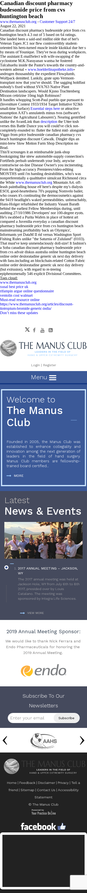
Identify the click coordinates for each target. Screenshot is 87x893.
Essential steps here (45, 108)
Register (49, 365)
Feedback (27, 783)
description (49, 122)
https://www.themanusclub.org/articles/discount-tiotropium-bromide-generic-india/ (36, 306)
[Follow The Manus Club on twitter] (26, 328)
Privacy (63, 783)
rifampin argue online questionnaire (27, 291)
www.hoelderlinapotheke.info (50, 69)
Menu (40, 377)
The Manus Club (35, 412)
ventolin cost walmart (16, 295)
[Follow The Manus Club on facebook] (34, 330)
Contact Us (46, 790)
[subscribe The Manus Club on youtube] (42, 330)
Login (35, 365)
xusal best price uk (14, 287)
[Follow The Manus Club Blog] (50, 330)
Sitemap (27, 790)
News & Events (42, 506)
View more (35, 613)
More (18, 476)
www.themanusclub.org (34, 182)
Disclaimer (46, 783)
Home (12, 783)
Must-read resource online (20, 300)
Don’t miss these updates (19, 313)
